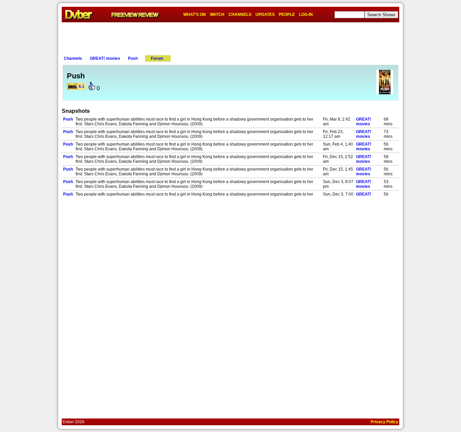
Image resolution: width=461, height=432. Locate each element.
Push (133, 58)
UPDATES (265, 14)
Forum (157, 58)
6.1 (81, 86)
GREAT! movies (105, 58)
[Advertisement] (230, 37)
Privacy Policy (384, 422)
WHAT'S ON (194, 14)
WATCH (217, 14)
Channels (73, 58)
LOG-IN (306, 14)
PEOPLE (287, 14)
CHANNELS (239, 14)
